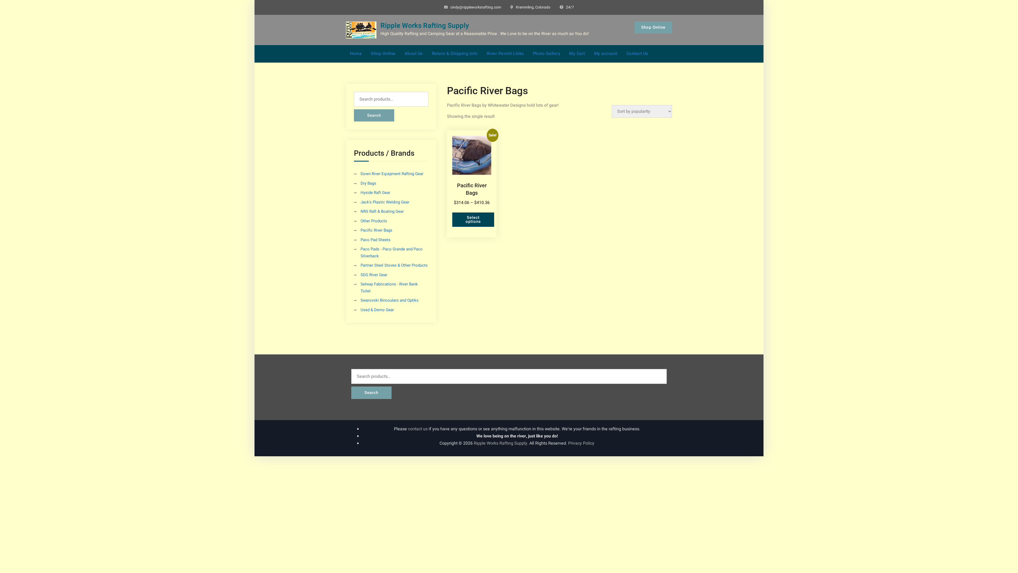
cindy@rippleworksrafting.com (475, 7)
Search (374, 115)
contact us (418, 429)
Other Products (374, 221)
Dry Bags (368, 183)
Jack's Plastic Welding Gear (385, 202)
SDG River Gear (374, 275)
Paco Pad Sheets (375, 240)
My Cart (577, 53)
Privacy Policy (581, 443)
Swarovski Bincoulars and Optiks (390, 300)
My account (605, 53)
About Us (414, 53)
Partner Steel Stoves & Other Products (394, 265)
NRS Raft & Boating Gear (382, 211)
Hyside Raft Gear (375, 193)
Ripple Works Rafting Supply (424, 26)
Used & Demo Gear (377, 310)
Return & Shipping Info (455, 53)
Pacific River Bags (376, 230)
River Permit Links (505, 53)
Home (356, 53)
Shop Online (653, 27)
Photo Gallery (546, 53)
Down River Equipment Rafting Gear (392, 174)
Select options (473, 219)
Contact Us (637, 53)
